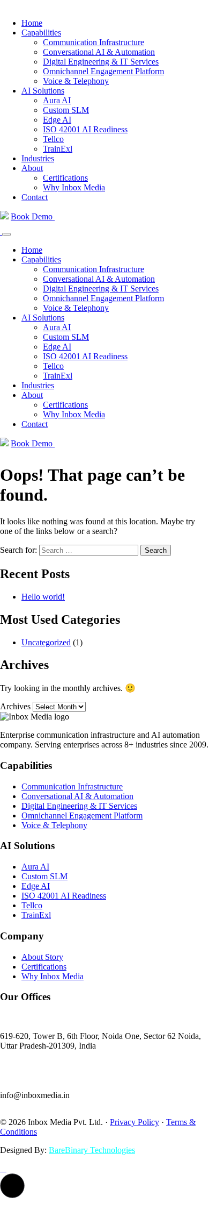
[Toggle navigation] (6, 234)
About (32, 168)
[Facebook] (1, 1168)
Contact (34, 197)
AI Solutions (42, 90)
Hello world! (43, 596)
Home (31, 22)
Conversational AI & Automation (99, 51)
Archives (15, 706)
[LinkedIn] (5, 1168)
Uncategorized (46, 642)
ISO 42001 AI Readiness (85, 129)
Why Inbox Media (74, 187)
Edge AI (57, 119)
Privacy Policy (134, 1122)
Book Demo (33, 216)
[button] (12, 1185)
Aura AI (57, 100)
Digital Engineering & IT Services (101, 61)
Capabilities (41, 32)
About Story (42, 957)
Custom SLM (66, 110)
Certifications (65, 177)
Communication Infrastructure (93, 42)
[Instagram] (3, 1168)
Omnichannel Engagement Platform (103, 71)
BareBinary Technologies (92, 1150)
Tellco (53, 139)
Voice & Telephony (76, 81)
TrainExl (57, 148)
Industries (37, 158)
